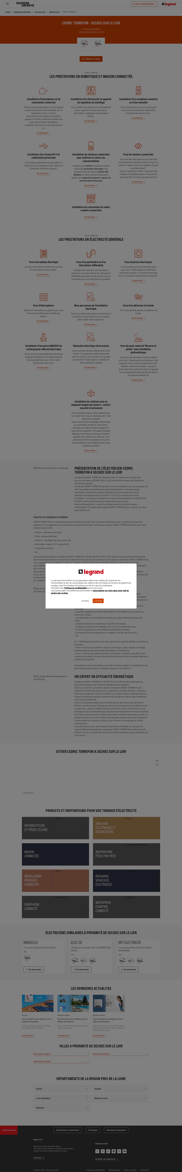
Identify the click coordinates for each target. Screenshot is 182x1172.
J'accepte (98, 601)
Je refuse (85, 601)
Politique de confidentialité (75, 588)
